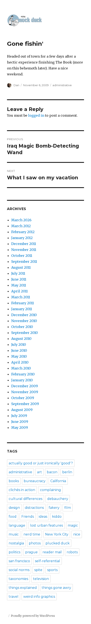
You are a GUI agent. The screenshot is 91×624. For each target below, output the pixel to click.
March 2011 (20, 297)
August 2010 (21, 338)
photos (35, 543)
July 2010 (18, 344)
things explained (23, 588)
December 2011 (23, 244)
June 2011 (18, 279)
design (14, 508)
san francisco (19, 561)
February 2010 (23, 374)
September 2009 (25, 404)
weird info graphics (39, 597)
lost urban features (46, 525)
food (13, 517)
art (39, 472)
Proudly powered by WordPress (33, 616)
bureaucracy (35, 481)
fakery (54, 508)
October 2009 (22, 398)
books (14, 481)
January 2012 (22, 238)
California (58, 481)
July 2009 (19, 416)
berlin (67, 472)
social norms (19, 570)
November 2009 (24, 392)
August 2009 (22, 410)
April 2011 (19, 291)
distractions (34, 508)
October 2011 (21, 255)
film (67, 508)
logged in (36, 115)
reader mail (52, 552)
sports (52, 570)
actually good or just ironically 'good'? (41, 463)
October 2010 (22, 327)
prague (31, 552)
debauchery (57, 499)
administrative (62, 85)
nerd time (31, 534)
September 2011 (24, 261)
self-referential (47, 561)
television (41, 579)
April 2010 (20, 362)
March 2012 (21, 226)
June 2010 (19, 350)
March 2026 (21, 220)
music (14, 534)
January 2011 (21, 309)
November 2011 (23, 250)
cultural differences (25, 499)
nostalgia (16, 543)
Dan (16, 85)
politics (14, 552)
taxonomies (18, 579)
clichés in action (22, 490)
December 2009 (24, 386)
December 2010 (24, 315)
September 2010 (24, 333)
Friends (27, 517)
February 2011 (22, 303)
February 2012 (22, 232)
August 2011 (21, 267)
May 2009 (19, 427)
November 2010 (24, 321)
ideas (43, 517)
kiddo (57, 517)
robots (72, 552)
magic (73, 525)
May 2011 (18, 285)
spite (38, 570)
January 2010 (22, 380)
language (17, 525)
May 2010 (19, 356)
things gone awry (56, 588)
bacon (52, 472)
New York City (56, 534)
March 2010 (21, 368)
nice (76, 534)
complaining (50, 490)
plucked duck (58, 543)
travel (13, 597)
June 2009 (19, 421)
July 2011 (18, 273)
